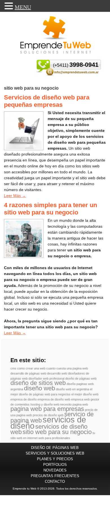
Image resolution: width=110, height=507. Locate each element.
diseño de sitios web (38, 382)
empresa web (80, 399)
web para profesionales (54, 438)
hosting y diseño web (44, 404)
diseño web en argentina (72, 389)
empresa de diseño (23, 399)
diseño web (39, 388)
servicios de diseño (48, 422)
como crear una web (31, 368)
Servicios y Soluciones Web (55, 453)
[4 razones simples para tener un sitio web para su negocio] (24, 255)
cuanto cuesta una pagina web (67, 368)
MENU (23, 7)
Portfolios (55, 464)
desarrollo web (57, 373)
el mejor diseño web (84, 394)
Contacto (55, 481)
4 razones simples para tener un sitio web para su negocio (50, 209)
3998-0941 (75, 64)
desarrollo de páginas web (28, 373)
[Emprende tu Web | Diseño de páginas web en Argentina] (55, 35)
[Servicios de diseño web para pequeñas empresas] (24, 148)
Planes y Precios (55, 459)
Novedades (55, 470)
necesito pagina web (74, 404)
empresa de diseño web (54, 399)
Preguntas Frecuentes (55, 476)
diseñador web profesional (46, 378)
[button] (10, 6)
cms (13, 368)
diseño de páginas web (80, 378)
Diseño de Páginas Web (55, 448)
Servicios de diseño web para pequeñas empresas (46, 101)
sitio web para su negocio (57, 431)
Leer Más (15, 195)
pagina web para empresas (47, 408)
